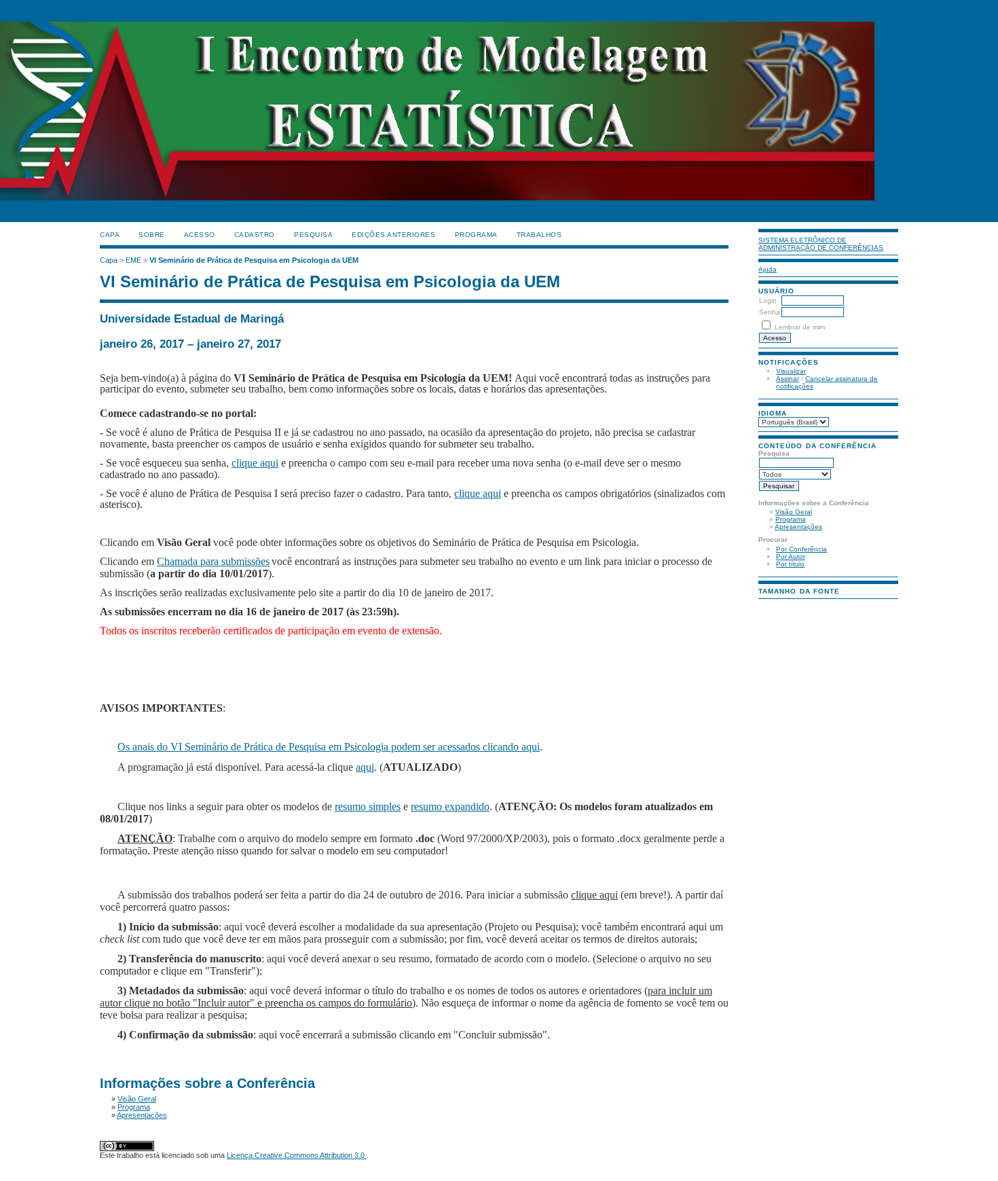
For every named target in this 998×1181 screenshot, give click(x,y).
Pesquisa (313, 234)
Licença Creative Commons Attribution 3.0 (297, 1155)
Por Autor (790, 556)
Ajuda (767, 269)
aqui (365, 767)
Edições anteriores (393, 234)
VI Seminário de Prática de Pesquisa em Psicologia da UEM (253, 260)
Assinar (787, 378)
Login (768, 300)
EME (133, 260)
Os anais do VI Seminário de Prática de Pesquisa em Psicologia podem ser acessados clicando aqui (328, 746)
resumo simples (368, 806)
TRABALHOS (539, 234)
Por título (790, 564)
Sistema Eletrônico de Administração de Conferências (820, 243)
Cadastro (254, 234)
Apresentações (798, 526)
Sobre (151, 234)
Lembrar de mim (800, 327)
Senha (769, 312)
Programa (790, 519)
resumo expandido (450, 806)
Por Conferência (801, 549)
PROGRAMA (476, 234)
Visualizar (791, 371)
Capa (109, 234)
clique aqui (255, 463)
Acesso (199, 234)
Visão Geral (793, 511)
